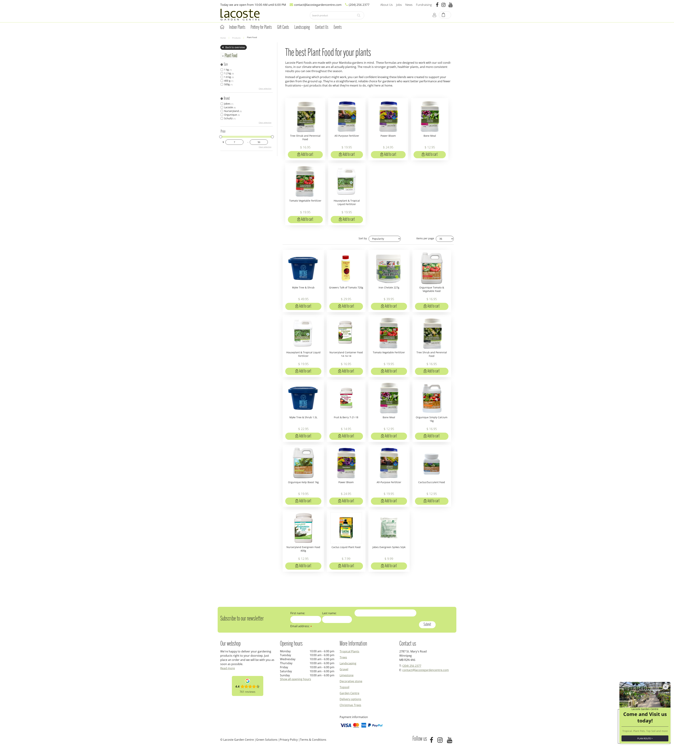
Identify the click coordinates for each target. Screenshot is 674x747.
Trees (343, 657)
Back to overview (235, 47)
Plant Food (231, 56)
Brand (227, 98)
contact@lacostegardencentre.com (425, 670)
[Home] (222, 27)
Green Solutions (266, 740)
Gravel (344, 669)
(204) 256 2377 (411, 666)
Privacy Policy (289, 740)
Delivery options (350, 699)
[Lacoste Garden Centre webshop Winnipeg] (240, 14)
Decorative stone (351, 681)
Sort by (363, 238)
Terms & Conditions (313, 740)
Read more (227, 668)
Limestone (346, 675)
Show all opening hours (295, 679)
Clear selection (265, 88)
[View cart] (445, 15)
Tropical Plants (349, 651)
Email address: (301, 626)
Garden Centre (349, 693)
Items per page (425, 238)
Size (226, 64)
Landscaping (348, 663)
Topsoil (344, 687)
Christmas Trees (350, 705)
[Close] (665, 687)
